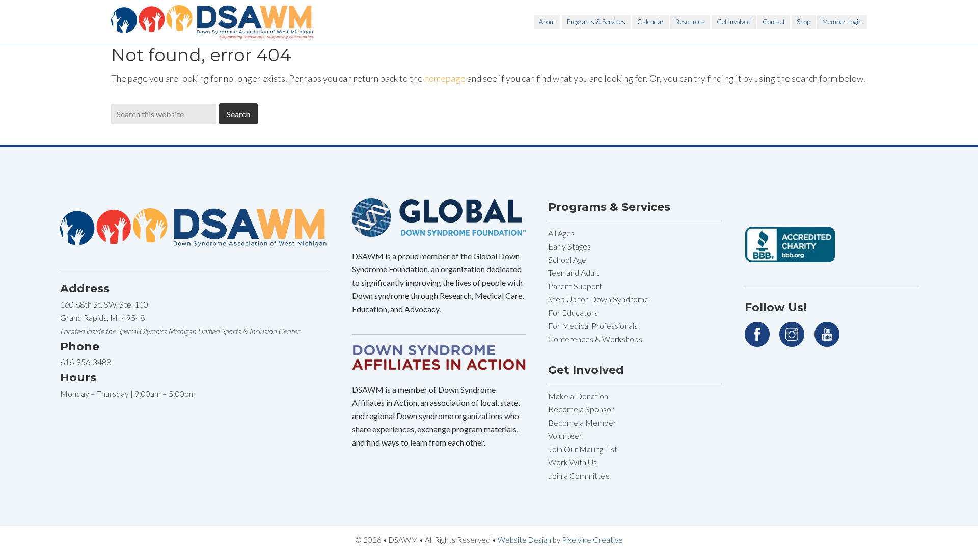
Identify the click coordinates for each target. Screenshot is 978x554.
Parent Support (575, 286)
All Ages (561, 233)
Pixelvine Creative (592, 539)
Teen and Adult (573, 273)
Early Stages (569, 246)
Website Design (524, 539)
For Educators (573, 312)
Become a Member (582, 422)
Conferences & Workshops (595, 339)
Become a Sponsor (581, 409)
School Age (567, 259)
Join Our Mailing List (582, 449)
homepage (445, 78)
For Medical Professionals (593, 325)
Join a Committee (579, 475)
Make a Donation (578, 396)
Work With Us (572, 462)
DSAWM (213, 22)
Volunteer (565, 435)
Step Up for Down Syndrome (598, 299)
